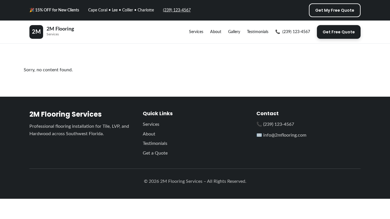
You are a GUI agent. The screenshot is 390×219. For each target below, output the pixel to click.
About (215, 32)
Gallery (234, 32)
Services (196, 32)
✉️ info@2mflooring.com (281, 135)
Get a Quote (155, 153)
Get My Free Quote (334, 10)
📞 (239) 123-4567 (275, 124)
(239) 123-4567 (177, 10)
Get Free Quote (339, 32)
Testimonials (257, 32)
